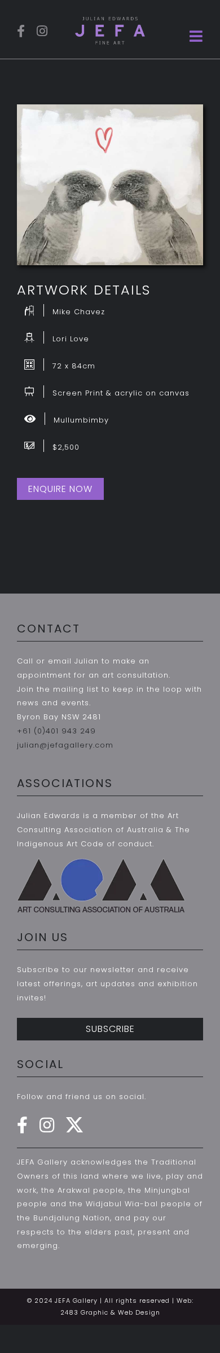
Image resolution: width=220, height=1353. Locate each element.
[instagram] (42, 31)
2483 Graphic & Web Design (110, 1312)
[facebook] (21, 31)
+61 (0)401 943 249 (56, 731)
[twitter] (74, 1125)
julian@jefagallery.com (65, 745)
